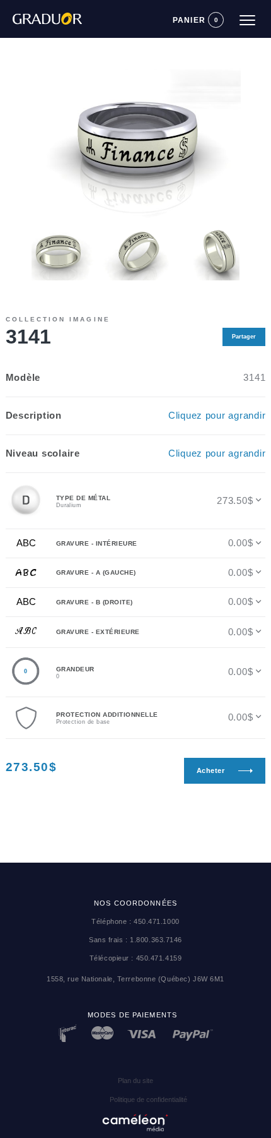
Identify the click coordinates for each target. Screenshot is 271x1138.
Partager (244, 336)
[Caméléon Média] (135, 1120)
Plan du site (135, 1080)
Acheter (211, 770)
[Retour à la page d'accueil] (41, 13)
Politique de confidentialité (148, 1099)
